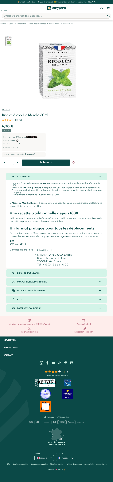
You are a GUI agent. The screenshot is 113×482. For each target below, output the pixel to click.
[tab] (56, 340)
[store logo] (56, 11)
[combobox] (56, 16)
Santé (11, 24)
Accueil (3, 24)
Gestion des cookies (20, 464)
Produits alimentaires (37, 24)
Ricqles (6, 110)
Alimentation (21, 24)
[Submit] (108, 16)
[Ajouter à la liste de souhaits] (73, 162)
